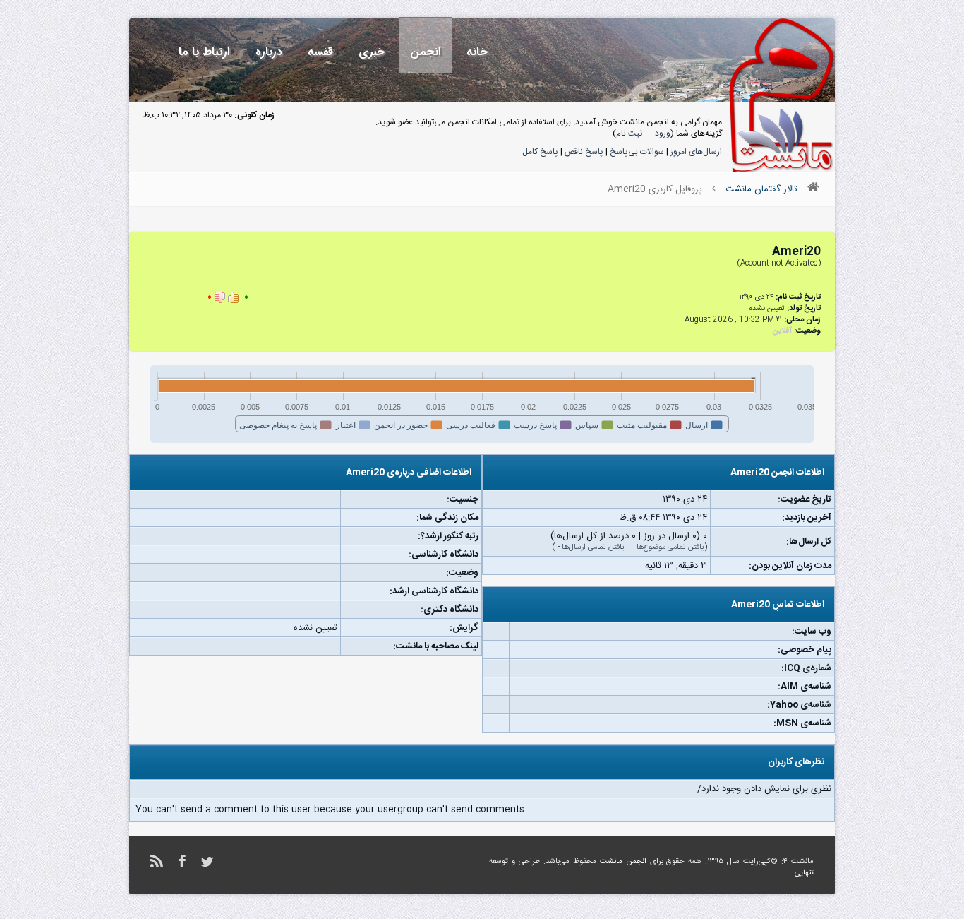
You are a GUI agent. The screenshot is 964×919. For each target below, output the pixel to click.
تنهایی (804, 873)
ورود (662, 133)
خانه (477, 52)
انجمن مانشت (623, 861)
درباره (268, 52)
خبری (372, 52)
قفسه (320, 52)
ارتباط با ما (204, 52)
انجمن (425, 52)
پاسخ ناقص (584, 152)
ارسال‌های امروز (696, 152)
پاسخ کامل (540, 152)
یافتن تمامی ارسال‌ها (593, 547)
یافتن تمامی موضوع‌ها (670, 547)
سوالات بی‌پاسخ (637, 152)
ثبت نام (629, 133)
